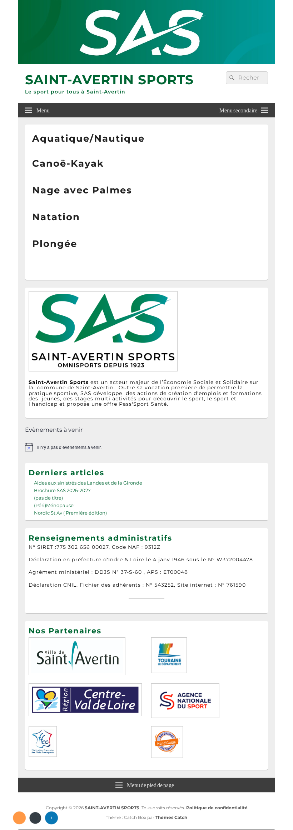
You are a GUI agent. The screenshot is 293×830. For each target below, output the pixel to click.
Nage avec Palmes (82, 190)
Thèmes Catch (171, 817)
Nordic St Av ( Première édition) (70, 513)
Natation (56, 217)
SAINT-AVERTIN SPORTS (109, 79)
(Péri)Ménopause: (54, 505)
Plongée (54, 243)
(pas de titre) (48, 498)
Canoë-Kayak (68, 163)
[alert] (146, 447)
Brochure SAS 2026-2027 (62, 490)
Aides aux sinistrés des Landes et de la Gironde (88, 483)
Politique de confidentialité (217, 807)
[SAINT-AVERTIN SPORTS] (146, 62)
